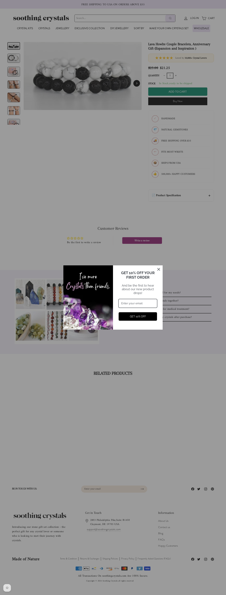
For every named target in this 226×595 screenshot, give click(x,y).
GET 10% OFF (138, 316)
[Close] (159, 269)
